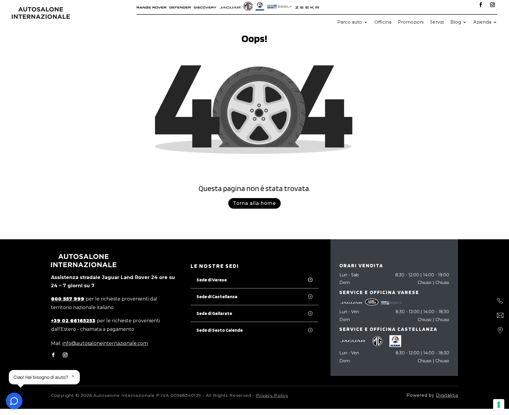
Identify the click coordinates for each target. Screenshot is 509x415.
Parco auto (349, 22)
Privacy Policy (272, 395)
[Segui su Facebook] (480, 4)
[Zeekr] (307, 7)
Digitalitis (447, 395)
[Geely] (279, 7)
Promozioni (411, 22)
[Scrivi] (500, 315)
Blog (455, 22)
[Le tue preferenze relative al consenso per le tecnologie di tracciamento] (498, 404)
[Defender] (180, 7)
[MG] (248, 7)
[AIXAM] (259, 7)
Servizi (437, 22)
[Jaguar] (230, 7)
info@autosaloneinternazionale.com (105, 343)
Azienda (482, 22)
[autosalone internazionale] (41, 17)
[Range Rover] (151, 7)
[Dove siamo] (500, 330)
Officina (382, 22)
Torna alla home (254, 203)
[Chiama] (500, 301)
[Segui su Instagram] (492, 4)
